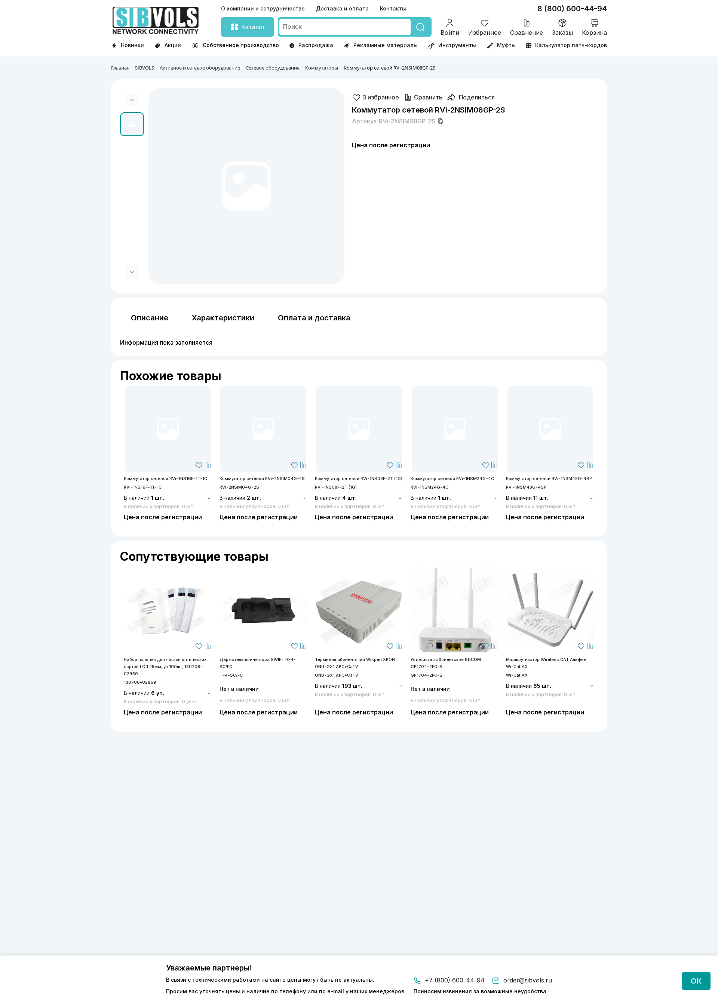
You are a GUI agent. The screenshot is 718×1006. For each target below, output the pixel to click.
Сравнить (428, 97)
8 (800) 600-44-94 (572, 8)
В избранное (380, 97)
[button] (132, 100)
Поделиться (477, 97)
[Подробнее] (168, 429)
